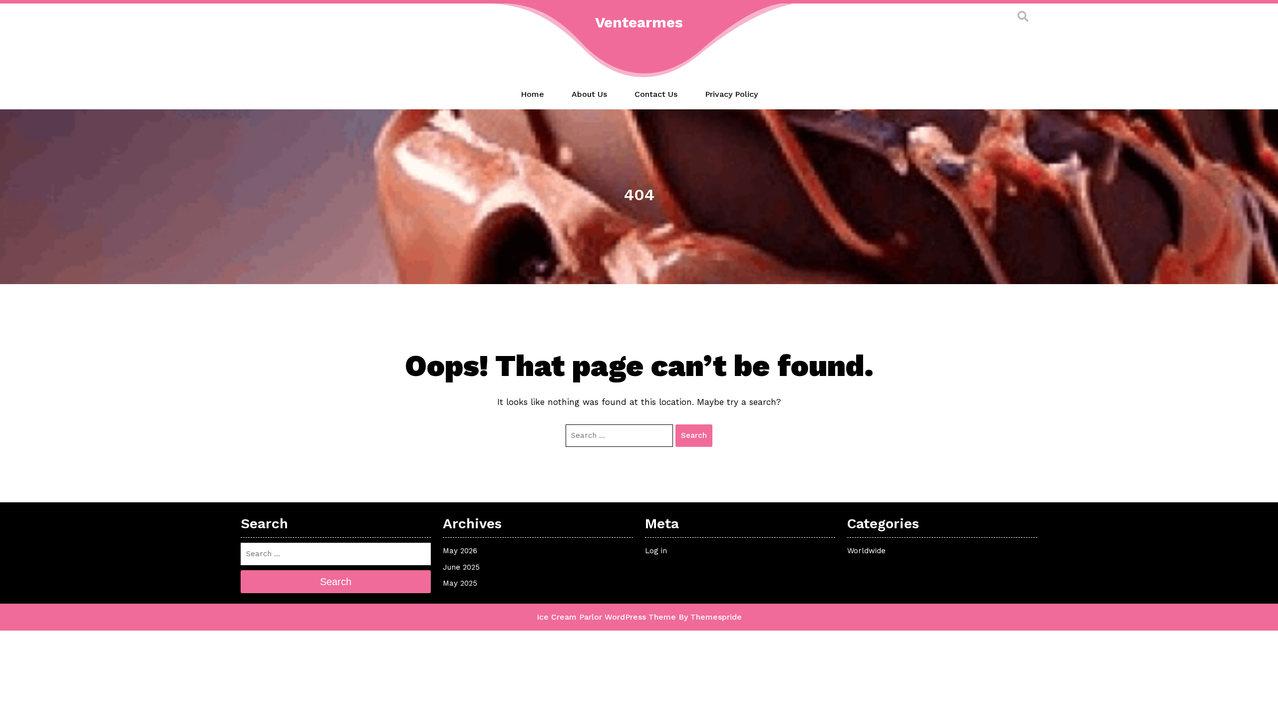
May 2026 (460, 550)
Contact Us (656, 94)
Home (532, 94)
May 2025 (460, 583)
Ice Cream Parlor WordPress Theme (606, 617)
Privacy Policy (731, 94)
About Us (589, 94)
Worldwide (866, 550)
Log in (656, 550)
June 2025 (461, 567)
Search (694, 435)
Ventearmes (639, 22)
